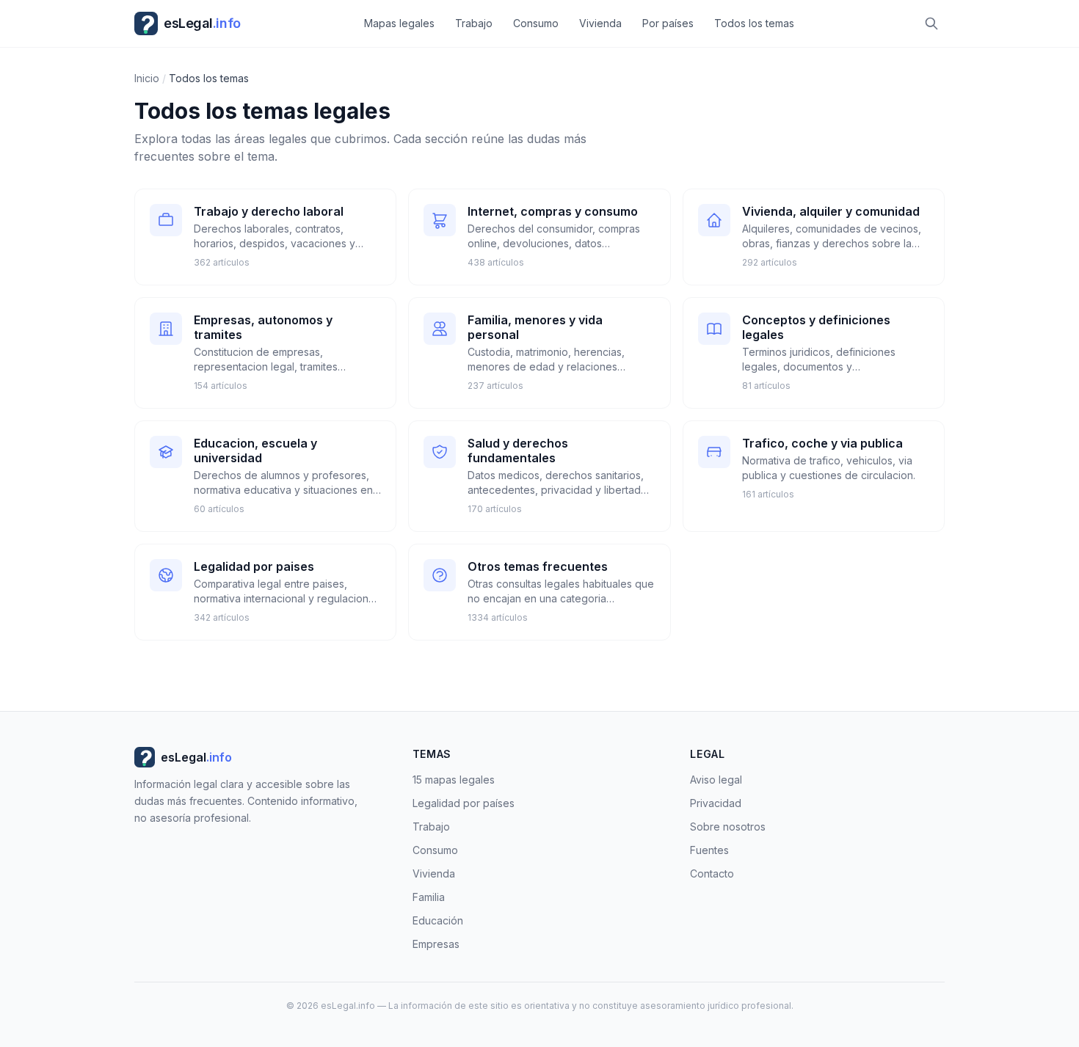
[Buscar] (931, 23)
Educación (438, 920)
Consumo (536, 23)
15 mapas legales (454, 779)
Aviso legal (716, 779)
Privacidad (715, 803)
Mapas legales (399, 23)
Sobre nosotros (728, 826)
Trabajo (474, 23)
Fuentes (709, 850)
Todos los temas (754, 23)
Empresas (436, 944)
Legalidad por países (464, 803)
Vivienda (600, 23)
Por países (668, 23)
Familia (429, 897)
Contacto (712, 873)
